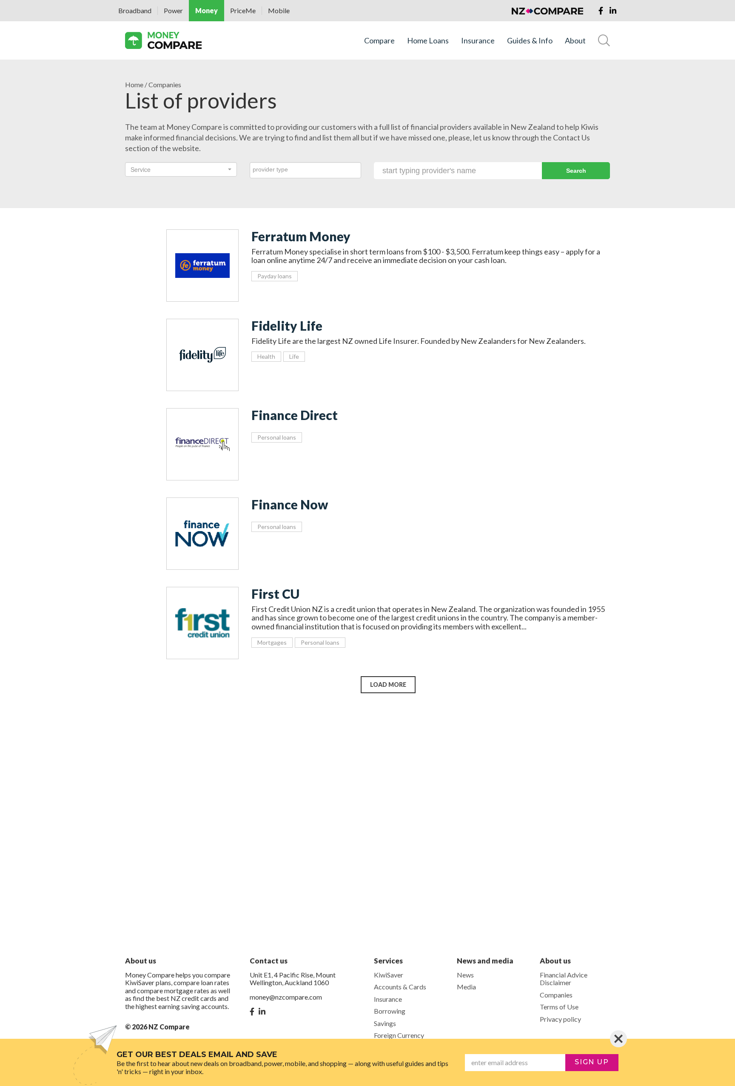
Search (576, 170)
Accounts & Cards (400, 987)
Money (206, 10)
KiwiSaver (388, 975)
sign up (592, 1062)
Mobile (279, 10)
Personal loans (276, 437)
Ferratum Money (300, 236)
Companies (556, 995)
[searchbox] (305, 169)
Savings (385, 1023)
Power (173, 10)
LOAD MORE (388, 684)
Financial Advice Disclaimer (563, 978)
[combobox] (181, 169)
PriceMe (243, 10)
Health (266, 356)
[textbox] (178, 169)
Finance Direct (294, 415)
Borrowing (389, 1011)
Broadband (134, 10)
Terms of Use (559, 1007)
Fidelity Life (286, 325)
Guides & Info (530, 40)
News (465, 975)
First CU (275, 593)
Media (466, 987)
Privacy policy (560, 1019)
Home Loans (428, 40)
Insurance (478, 40)
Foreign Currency (399, 1035)
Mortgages (272, 642)
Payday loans (274, 276)
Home (134, 85)
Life (294, 356)
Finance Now (289, 504)
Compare (379, 40)
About (575, 40)
